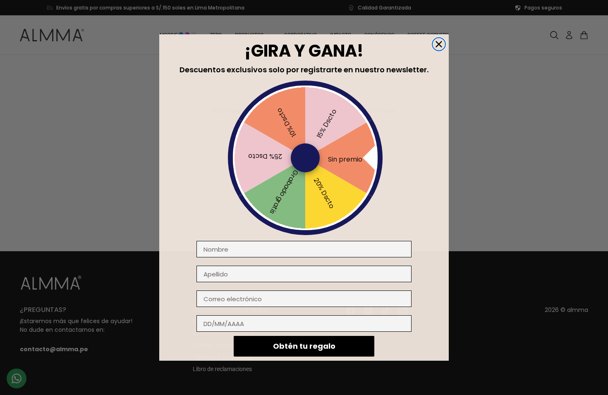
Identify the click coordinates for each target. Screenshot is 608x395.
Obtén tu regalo (304, 346)
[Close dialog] (438, 44)
